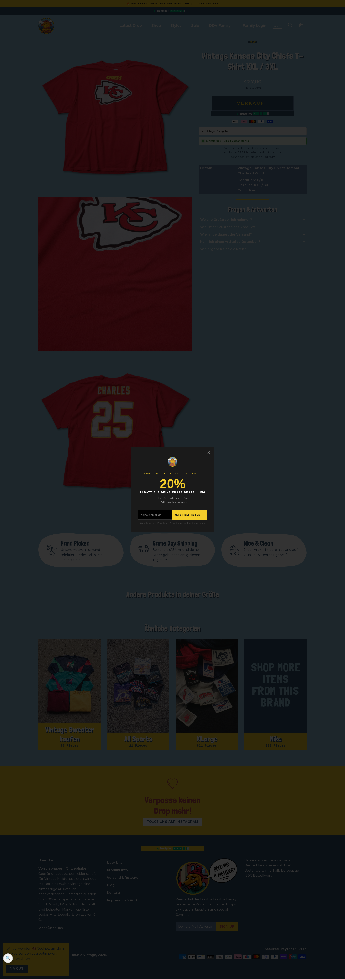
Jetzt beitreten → (189, 515)
